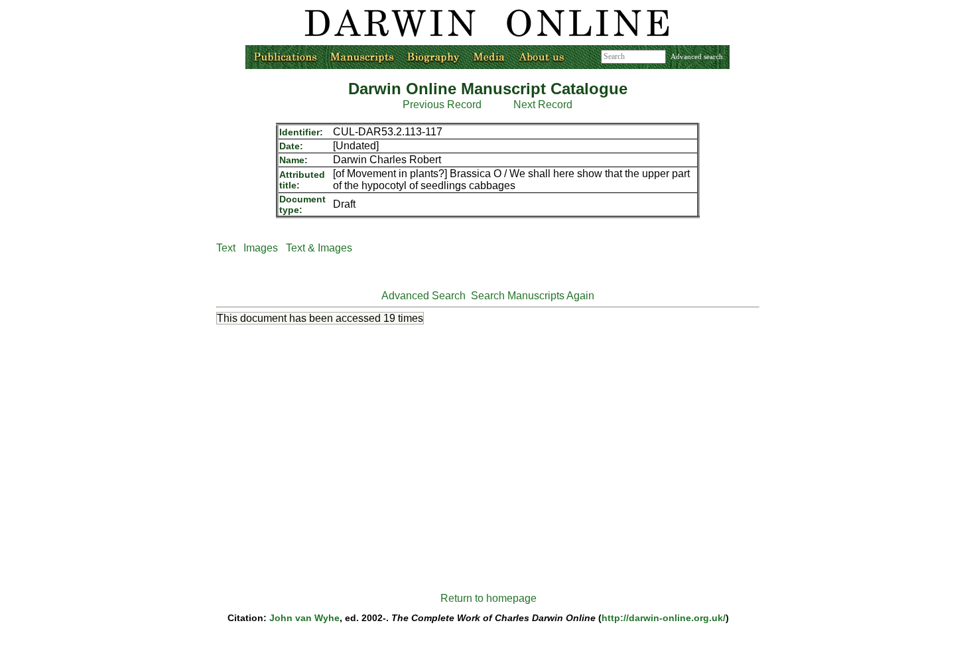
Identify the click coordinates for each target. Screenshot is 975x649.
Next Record (542, 104)
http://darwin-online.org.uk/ (664, 618)
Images (260, 247)
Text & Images (319, 247)
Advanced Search (423, 295)
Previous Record (442, 104)
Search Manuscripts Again (532, 295)
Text (225, 247)
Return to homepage (488, 598)
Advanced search (697, 56)
